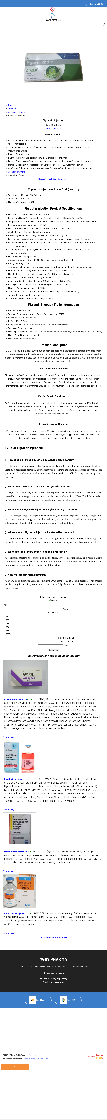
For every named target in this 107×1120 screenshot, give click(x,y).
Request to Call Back (47, 179)
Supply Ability (14, 317)
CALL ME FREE (60, 937)
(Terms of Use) (34, 1055)
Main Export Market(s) (18, 331)
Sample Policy (14, 324)
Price (10, 198)
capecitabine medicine (15, 699)
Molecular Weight (16, 288)
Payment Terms (15, 314)
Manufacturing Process (18, 274)
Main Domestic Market (18, 338)
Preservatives (14, 295)
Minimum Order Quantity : (64, 699)
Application (13, 267)
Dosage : (74, 917)
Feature (11, 239)
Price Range (13, 195)
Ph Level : (21, 801)
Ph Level (12, 256)
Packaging (13, 284)
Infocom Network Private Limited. (35, 1058)
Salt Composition (16, 249)
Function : (36, 862)
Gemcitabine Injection (15, 913)
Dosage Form (14, 263)
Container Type (15, 298)
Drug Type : (25, 859)
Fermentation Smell (17, 228)
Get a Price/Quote (54, 128)
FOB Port (12, 310)
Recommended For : (60, 859)
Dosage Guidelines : (65, 920)
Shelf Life (12, 232)
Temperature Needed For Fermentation (26, 221)
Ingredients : (71, 703)
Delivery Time (14, 321)
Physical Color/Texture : (65, 790)
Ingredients (13, 218)
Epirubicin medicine (14, 779)
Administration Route (18, 281)
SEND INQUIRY (46, 937)
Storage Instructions (17, 260)
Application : (27, 706)
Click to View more (16, 171)
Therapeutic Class (16, 291)
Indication (12, 242)
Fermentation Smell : (70, 706)
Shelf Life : (58, 728)
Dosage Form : (29, 728)
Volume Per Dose (15, 277)
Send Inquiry (63, 179)
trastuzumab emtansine (16, 851)
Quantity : (60, 862)
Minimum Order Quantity (19, 202)
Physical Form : (80, 855)
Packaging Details (16, 328)
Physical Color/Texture (18, 214)
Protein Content (15, 270)
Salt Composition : (75, 793)
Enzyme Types (14, 235)
